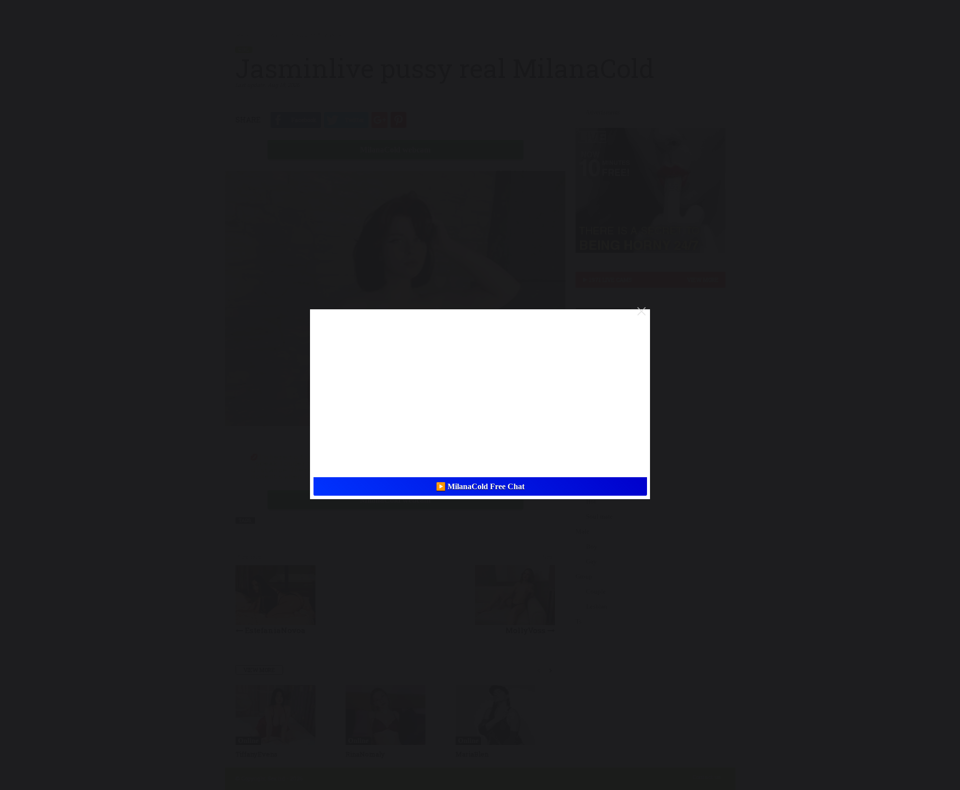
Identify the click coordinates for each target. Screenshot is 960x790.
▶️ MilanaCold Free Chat (480, 486)
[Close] (641, 311)
